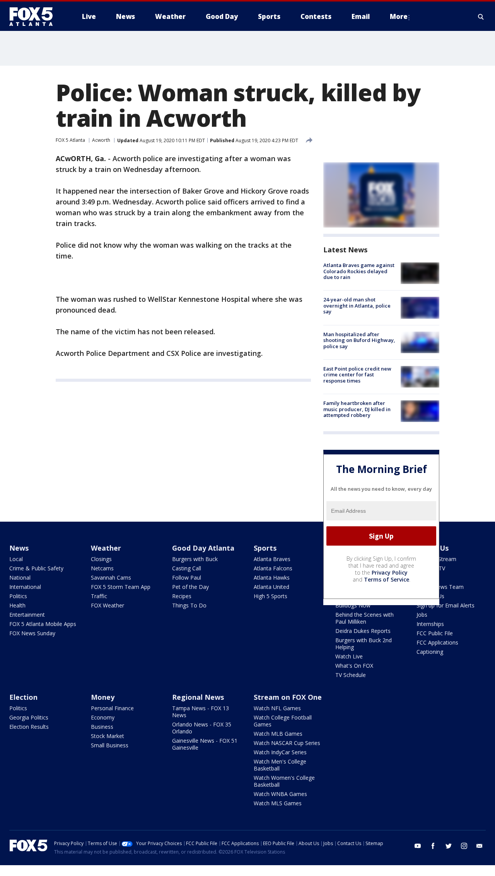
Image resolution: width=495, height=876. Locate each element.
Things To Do (189, 605)
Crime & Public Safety (36, 568)
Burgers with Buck (195, 559)
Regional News (198, 697)
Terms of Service (386, 579)
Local (16, 559)
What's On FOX (354, 665)
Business (102, 726)
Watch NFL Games (277, 708)
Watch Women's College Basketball (284, 781)
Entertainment (27, 614)
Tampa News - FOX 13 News (200, 711)
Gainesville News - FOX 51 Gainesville (204, 744)
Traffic (99, 596)
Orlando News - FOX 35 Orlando (201, 728)
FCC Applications (437, 642)
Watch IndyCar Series (280, 752)
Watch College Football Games (283, 721)
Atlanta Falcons (273, 568)
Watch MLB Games (278, 733)
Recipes (181, 596)
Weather (106, 548)
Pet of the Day (190, 586)
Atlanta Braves (272, 559)
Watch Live (349, 656)
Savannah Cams (111, 577)
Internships (430, 624)
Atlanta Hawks (272, 577)
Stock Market (107, 736)
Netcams (102, 568)
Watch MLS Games (278, 803)
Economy (102, 717)
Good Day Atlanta (203, 548)
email (479, 846)
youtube (417, 846)
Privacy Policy (390, 572)
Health (17, 605)
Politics (18, 596)
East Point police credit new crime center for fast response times (357, 374)
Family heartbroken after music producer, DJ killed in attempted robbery (357, 409)
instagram (464, 846)
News (19, 548)
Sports (265, 548)
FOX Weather (107, 605)
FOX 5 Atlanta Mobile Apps (42, 624)
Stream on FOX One (288, 697)
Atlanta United (271, 586)
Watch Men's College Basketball (280, 765)
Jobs (421, 614)
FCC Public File (434, 633)
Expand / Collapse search (481, 16)
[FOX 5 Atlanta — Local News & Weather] (34, 16)
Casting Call (186, 568)
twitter (448, 846)
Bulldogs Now (352, 605)
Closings (101, 559)
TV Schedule (350, 675)
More (399, 16)
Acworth (101, 140)
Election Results (29, 726)
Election (23, 697)
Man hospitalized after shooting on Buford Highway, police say (359, 340)
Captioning (429, 651)
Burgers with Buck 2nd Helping (363, 643)
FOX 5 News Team (440, 586)
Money (102, 697)
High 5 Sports (270, 596)
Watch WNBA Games (280, 794)
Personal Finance (112, 708)
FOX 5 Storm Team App (120, 586)
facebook (433, 846)
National (20, 577)
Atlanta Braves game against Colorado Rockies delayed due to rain (358, 271)
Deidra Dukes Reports (363, 630)
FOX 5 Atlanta (70, 140)
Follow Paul (186, 577)
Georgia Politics (28, 717)
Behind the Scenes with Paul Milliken (364, 618)
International (25, 586)
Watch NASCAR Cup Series (287, 743)
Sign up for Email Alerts (445, 605)
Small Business (109, 745)
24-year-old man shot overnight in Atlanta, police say (357, 305)
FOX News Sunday (32, 633)
